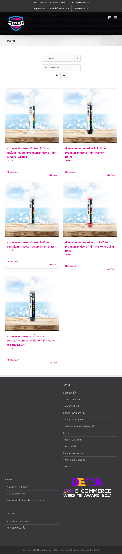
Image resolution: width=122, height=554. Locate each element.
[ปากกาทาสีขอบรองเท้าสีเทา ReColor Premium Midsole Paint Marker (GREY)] (32, 209)
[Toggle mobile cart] (109, 17)
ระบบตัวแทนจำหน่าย (16, 493)
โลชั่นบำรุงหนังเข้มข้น (74, 419)
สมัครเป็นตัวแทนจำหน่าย (17, 487)
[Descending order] (77, 58)
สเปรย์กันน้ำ (70, 393)
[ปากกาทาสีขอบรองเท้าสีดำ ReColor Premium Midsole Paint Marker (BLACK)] (90, 116)
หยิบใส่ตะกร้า (14, 172)
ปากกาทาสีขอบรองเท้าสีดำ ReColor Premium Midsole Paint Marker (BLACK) (86, 152)
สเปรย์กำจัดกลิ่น (72, 406)
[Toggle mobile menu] (115, 17)
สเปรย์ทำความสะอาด (74, 399)
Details (54, 175)
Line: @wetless (64, 2)
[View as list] (64, 75)
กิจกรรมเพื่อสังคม (73, 439)
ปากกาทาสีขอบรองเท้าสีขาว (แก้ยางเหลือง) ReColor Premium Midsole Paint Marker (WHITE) (31, 152)
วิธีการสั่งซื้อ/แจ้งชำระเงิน (18, 521)
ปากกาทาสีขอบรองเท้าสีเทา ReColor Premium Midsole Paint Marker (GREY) (31, 244)
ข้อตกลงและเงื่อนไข (74, 453)
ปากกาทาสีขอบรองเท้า (75, 413)
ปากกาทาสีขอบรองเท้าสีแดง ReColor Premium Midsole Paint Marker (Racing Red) (89, 246)
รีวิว (67, 433)
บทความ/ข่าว (71, 446)
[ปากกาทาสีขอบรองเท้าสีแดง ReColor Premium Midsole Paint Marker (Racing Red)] (90, 209)
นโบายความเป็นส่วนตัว (75, 460)
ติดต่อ (68, 466)
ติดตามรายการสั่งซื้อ (16, 527)
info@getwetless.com (80, 2)
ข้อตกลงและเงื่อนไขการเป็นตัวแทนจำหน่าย (25, 500)
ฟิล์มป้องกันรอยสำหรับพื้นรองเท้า (80, 426)
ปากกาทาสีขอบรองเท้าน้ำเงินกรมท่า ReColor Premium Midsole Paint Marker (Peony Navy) (32, 340)
